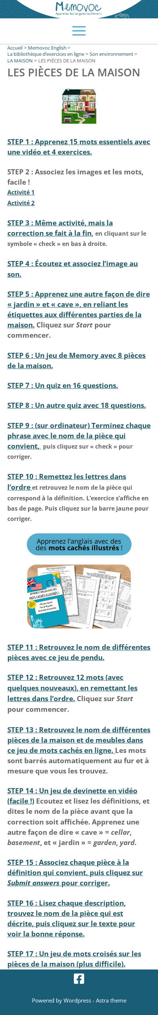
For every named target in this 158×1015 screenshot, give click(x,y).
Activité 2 (21, 203)
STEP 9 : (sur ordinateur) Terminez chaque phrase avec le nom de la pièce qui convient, (79, 435)
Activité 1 (21, 192)
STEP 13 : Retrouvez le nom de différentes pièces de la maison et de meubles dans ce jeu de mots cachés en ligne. (78, 740)
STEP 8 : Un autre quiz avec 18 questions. (76, 405)
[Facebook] (79, 979)
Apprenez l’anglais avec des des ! (79, 544)
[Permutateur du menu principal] (79, 31)
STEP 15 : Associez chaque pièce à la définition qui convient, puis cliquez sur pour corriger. (75, 872)
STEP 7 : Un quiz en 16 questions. (62, 385)
